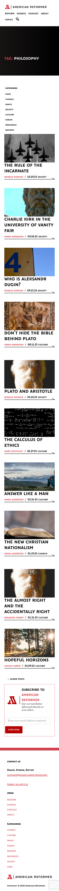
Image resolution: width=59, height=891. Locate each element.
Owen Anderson (13, 236)
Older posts (17, 679)
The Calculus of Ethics (23, 442)
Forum (8, 119)
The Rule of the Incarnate (23, 168)
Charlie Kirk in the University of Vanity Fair (28, 225)
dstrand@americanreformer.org (27, 775)
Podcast (33, 13)
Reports (9, 130)
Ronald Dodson (13, 177)
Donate (21, 13)
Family (8, 104)
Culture (9, 114)
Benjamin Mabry (14, 617)
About (45, 13)
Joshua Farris (12, 666)
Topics (9, 19)
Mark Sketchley (13, 451)
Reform (9, 13)
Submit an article (17, 784)
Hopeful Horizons (26, 660)
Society (9, 109)
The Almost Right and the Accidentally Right (27, 606)
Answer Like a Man (26, 494)
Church (9, 99)
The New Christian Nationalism (26, 545)
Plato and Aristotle (28, 391)
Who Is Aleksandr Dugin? (25, 282)
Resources (11, 125)
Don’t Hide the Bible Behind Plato (28, 336)
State (8, 94)
